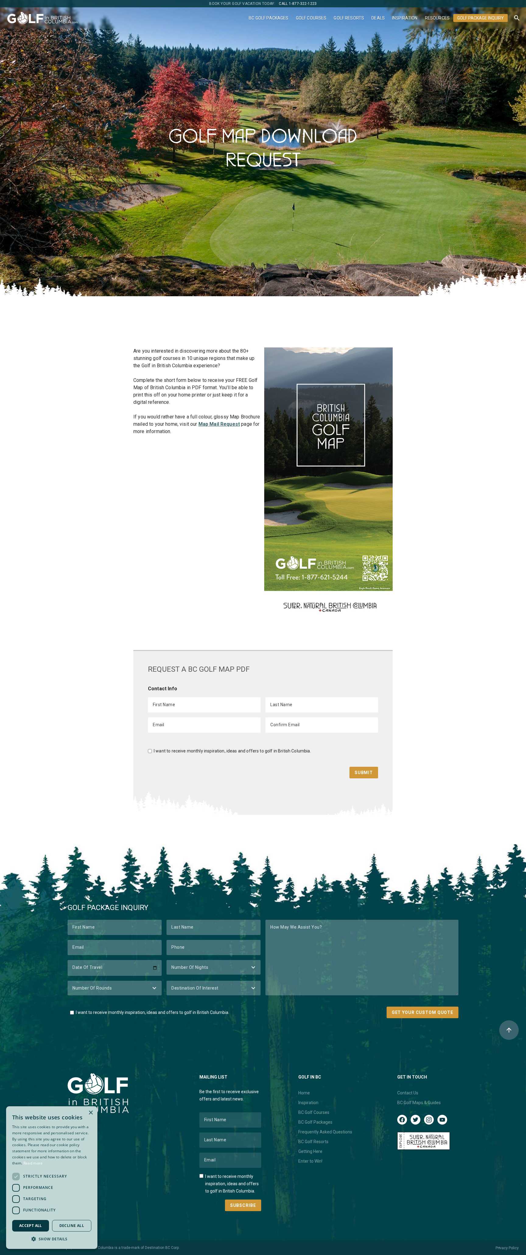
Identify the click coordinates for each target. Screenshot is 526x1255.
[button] (51, 1239)
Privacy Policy (507, 1248)
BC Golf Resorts (313, 1141)
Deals (378, 18)
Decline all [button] (71, 1225)
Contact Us (407, 1092)
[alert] (51, 1177)
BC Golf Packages (268, 18)
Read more (33, 1163)
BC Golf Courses (313, 1112)
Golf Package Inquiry (480, 18)
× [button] (90, 1113)
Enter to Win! (310, 1161)
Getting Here (310, 1151)
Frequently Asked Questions (325, 1131)
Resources (437, 18)
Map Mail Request (219, 424)
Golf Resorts (349, 18)
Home (304, 1092)
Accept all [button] (30, 1225)
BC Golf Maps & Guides (419, 1102)
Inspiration (405, 18)
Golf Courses (311, 18)
